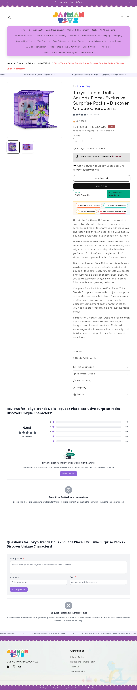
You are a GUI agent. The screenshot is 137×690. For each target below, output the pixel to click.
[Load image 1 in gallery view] (13, 147)
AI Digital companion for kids (91, 148)
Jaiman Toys (84, 86)
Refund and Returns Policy (83, 662)
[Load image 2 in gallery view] (27, 147)
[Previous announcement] (8, 2)
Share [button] (79, 351)
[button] (10, 18)
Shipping (90, 131)
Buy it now (102, 186)
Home (9, 63)
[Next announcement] (129, 2)
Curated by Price (25, 63)
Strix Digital (92, 688)
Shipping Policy (77, 671)
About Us (74, 666)
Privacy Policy (77, 657)
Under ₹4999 (43, 63)
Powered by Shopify (65, 688)
